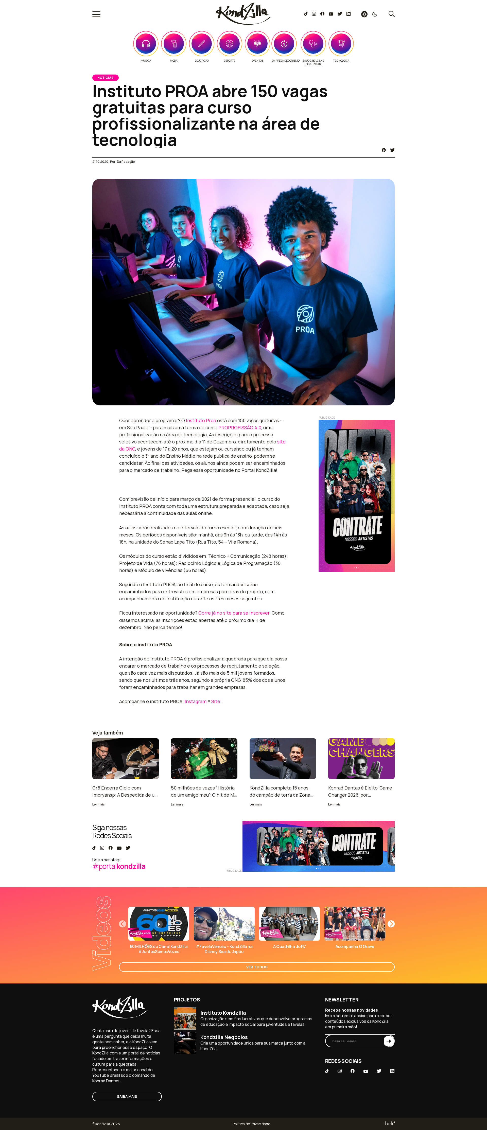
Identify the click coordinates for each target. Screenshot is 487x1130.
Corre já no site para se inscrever (233, 613)
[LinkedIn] (348, 14)
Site (215, 701)
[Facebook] (322, 14)
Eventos (257, 60)
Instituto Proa (201, 420)
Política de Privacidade (251, 1123)
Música (146, 60)
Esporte (229, 60)
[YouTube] (330, 14)
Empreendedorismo (285, 60)
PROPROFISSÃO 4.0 (239, 427)
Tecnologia (341, 60)
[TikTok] (306, 14)
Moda (173, 60)
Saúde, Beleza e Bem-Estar (313, 62)
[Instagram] (314, 14)
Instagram (195, 701)
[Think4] (389, 1123)
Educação (202, 60)
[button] (391, 923)
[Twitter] (339, 14)
